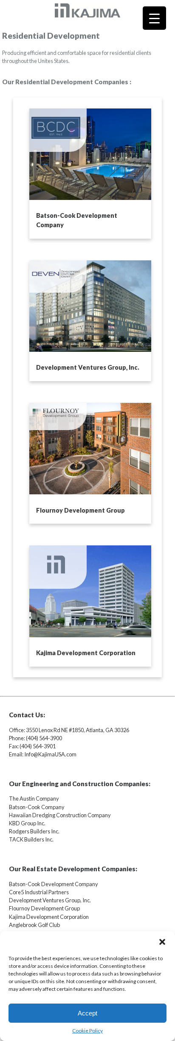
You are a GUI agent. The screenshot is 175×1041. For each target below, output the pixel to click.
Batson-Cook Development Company (53, 884)
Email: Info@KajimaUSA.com (42, 754)
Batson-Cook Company (37, 807)
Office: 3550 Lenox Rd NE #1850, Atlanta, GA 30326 (69, 730)
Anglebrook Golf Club (34, 924)
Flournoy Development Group (44, 908)
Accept (87, 1013)
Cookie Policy (87, 1030)
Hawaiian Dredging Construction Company (60, 815)
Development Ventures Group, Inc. (50, 900)
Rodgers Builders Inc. (34, 831)
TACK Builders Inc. (31, 839)
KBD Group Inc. (27, 823)
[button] (162, 942)
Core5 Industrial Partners (39, 892)
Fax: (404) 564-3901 (32, 746)
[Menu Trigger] (154, 18)
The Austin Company (34, 798)
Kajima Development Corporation (49, 916)
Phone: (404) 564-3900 (35, 738)
